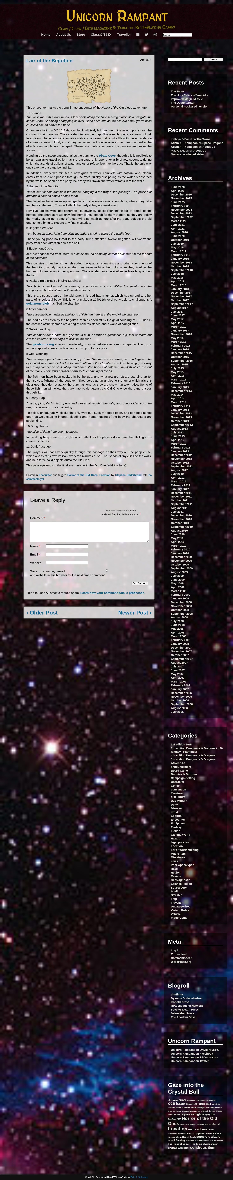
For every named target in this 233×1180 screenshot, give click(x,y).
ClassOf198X (101, 34)
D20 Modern (179, 800)
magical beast (198, 1129)
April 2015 (177, 375)
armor (182, 1100)
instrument (184, 1124)
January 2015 (180, 387)
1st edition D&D (181, 744)
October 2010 (180, 523)
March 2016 (178, 341)
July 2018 (177, 273)
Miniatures (178, 857)
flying (207, 1114)
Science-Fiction (181, 883)
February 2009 (180, 594)
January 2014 (180, 409)
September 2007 (182, 658)
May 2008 (177, 628)
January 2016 (180, 349)
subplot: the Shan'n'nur (207, 1140)
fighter (199, 1114)
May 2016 (177, 338)
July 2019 (177, 243)
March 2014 (178, 402)
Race (174, 868)
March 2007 (178, 681)
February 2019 (180, 255)
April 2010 (177, 541)
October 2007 (180, 655)
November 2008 (181, 606)
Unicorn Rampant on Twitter (190, 1061)
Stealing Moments (186, 1140)
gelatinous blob (37, 303)
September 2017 (182, 304)
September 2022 (182, 217)
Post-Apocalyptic (182, 865)
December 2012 (181, 455)
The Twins (178, 91)
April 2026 (177, 190)
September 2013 (182, 424)
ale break (173, 1100)
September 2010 (182, 526)
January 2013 (180, 451)
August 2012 (179, 470)
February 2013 (180, 447)
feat (193, 1114)
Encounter (45, 475)
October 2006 (180, 700)
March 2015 (178, 379)
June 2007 (178, 670)
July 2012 (177, 473)
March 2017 (178, 326)
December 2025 (181, 194)
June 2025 (178, 202)
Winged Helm (195, 154)
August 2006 (179, 708)
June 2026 (178, 187)
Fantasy (176, 827)
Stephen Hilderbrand (128, 475)
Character (177, 781)
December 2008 (181, 602)
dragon (219, 1111)
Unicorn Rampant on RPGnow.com (194, 1057)
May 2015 (177, 372)
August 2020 (179, 232)
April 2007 (177, 677)
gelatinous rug (43, 344)
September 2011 (182, 504)
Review (176, 876)
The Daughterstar (182, 102)
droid (174, 812)
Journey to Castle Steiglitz (201, 1124)
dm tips (212, 1111)
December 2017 (181, 292)
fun (213, 1114)
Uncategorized (181, 906)
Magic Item (178, 853)
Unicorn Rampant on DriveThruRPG (195, 1049)
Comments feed (181, 958)
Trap (174, 898)
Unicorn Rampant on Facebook (192, 1053)
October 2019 (180, 239)
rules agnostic (180, 880)
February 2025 (180, 206)
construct (216, 1104)
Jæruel (216, 1124)
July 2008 (177, 621)
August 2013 (179, 428)
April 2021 (177, 228)
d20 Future (178, 797)
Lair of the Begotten (49, 60)
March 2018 (178, 285)
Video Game (179, 917)
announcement (181, 766)
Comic (175, 785)
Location (104, 475)
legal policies (180, 842)
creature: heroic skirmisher (179, 1107)
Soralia (193, 1137)
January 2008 (180, 643)
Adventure (178, 763)
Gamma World (180, 834)
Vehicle (176, 914)
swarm (220, 1140)
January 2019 (180, 258)
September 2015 (182, 360)
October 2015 (180, 356)
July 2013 (177, 432)
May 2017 (177, 319)
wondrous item (202, 1147)
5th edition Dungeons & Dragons (193, 759)
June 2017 (178, 315)
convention (178, 789)
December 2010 (181, 515)
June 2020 (178, 236)
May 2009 (177, 583)
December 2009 (181, 557)
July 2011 (177, 511)
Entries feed (179, 954)
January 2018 (180, 289)
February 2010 (180, 549)
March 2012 (178, 481)
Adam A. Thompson (184, 143)
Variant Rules (180, 910)
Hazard (175, 838)
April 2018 (177, 281)
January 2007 (180, 689)
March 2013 (178, 443)
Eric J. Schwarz (139, 1177)
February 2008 (180, 640)
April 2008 (177, 632)
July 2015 (177, 368)
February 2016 (180, 345)
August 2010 (179, 530)
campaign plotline (209, 1100)
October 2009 (180, 564)
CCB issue (176, 1103)
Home (46, 34)
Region (176, 872)
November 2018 (181, 262)
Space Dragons (212, 143)
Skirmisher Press (182, 1013)
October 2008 (180, 609)
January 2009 (180, 598)
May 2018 (177, 277)
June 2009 (178, 579)
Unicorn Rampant (116, 16)
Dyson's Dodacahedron (187, 998)
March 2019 (178, 251)
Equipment (178, 823)
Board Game (179, 770)
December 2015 (181, 353)
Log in (175, 950)
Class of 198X (192, 1104)
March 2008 (178, 636)
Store (81, 34)
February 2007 (180, 685)
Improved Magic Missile (187, 99)
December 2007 (181, 647)
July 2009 (177, 575)
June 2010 (178, 534)
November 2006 (181, 696)
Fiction (175, 831)
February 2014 (180, 406)
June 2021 (178, 224)
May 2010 (177, 538)
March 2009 (178, 591)
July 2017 (177, 311)
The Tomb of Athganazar (204, 1144)
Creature (177, 793)
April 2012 (177, 477)
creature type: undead (191, 1111)
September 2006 (182, 704)
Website (35, 563)
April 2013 (177, 440)
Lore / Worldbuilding (185, 850)
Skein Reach (182, 1137)
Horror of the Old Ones (82, 475)
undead (172, 1147)
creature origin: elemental (202, 1107)
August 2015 (179, 364)
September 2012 (182, 466)
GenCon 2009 (174, 1119)
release (171, 1137)
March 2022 (178, 221)
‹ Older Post (42, 613)
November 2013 (181, 417)
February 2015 (180, 383)
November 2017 (181, 296)
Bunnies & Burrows (184, 774)
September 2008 (182, 613)
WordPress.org (181, 961)
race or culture (213, 1133)
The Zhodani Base (183, 1017)
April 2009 (177, 587)
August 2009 (179, 572)
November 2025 (181, 198)
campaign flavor (194, 1100)
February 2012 (180, 485)
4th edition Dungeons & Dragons (193, 755)
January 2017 (180, 330)
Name (35, 546)
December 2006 (181, 693)
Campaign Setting (183, 778)
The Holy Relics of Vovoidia (189, 95)
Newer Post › (135, 613)
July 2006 (177, 711)
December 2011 (181, 492)
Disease (176, 808)
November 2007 (181, 651)
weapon (183, 1147)
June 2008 (178, 625)
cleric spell (205, 1104)
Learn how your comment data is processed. (112, 593)
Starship (176, 895)
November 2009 (181, 560)
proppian (198, 1133)
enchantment (174, 1114)
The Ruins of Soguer (179, 1144)
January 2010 (180, 553)
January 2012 (180, 489)
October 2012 (180, 462)
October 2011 (180, 500)
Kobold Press (180, 1002)
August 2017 (179, 307)
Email (35, 554)
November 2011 (181, 496)
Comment (37, 518)
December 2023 (181, 213)
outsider (182, 1133)
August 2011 (179, 508)
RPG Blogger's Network (187, 1005)
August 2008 (179, 617)
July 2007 (177, 666)
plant (189, 1133)
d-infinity (177, 994)
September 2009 (182, 568)
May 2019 (177, 247)
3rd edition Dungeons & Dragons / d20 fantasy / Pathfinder (197, 750)
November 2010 (181, 519)
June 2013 (178, 436)
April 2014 (177, 398)
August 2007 (179, 662)
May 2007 (177, 674)
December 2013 (181, 413)
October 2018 (180, 266)
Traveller (124, 34)
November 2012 (181, 458)
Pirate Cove (107, 155)
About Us (63, 34)
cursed (204, 1111)
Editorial (176, 815)
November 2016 (181, 334)
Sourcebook (179, 887)
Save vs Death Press (185, 1009)
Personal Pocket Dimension (189, 106)
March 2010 (178, 545)
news (174, 861)
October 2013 (180, 421)
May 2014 (177, 394)
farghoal (185, 1114)
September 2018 (182, 270)
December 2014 (181, 391)
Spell (174, 891)
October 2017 (180, 300)
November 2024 (181, 209)
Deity (174, 804)
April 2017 (177, 323)
